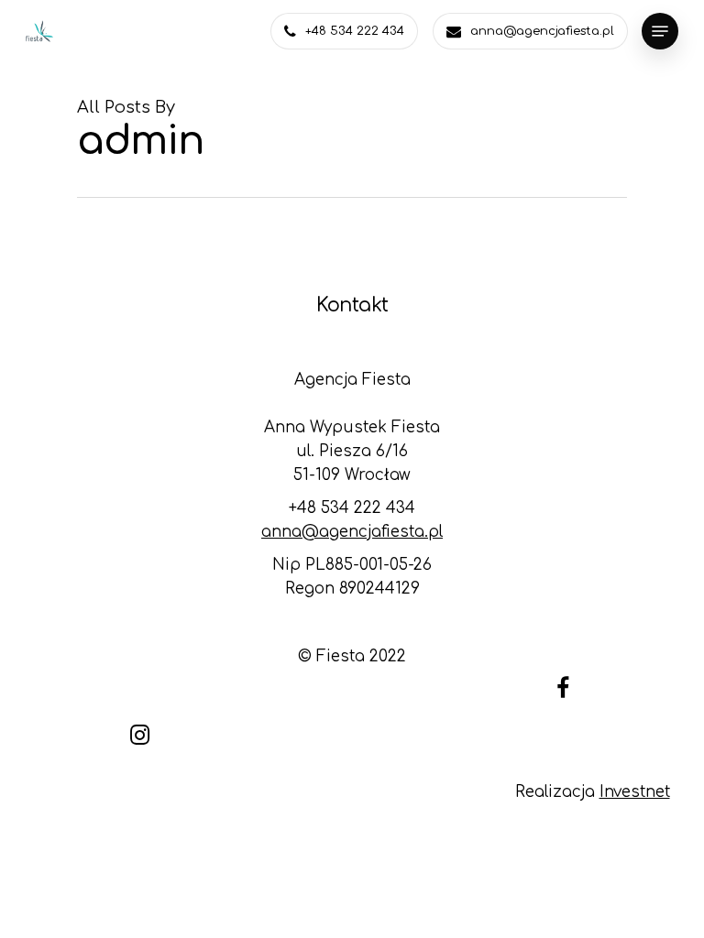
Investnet (635, 792)
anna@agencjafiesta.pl (352, 531)
